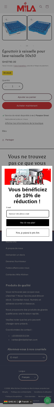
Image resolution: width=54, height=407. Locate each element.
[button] (18, 401)
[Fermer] (48, 169)
